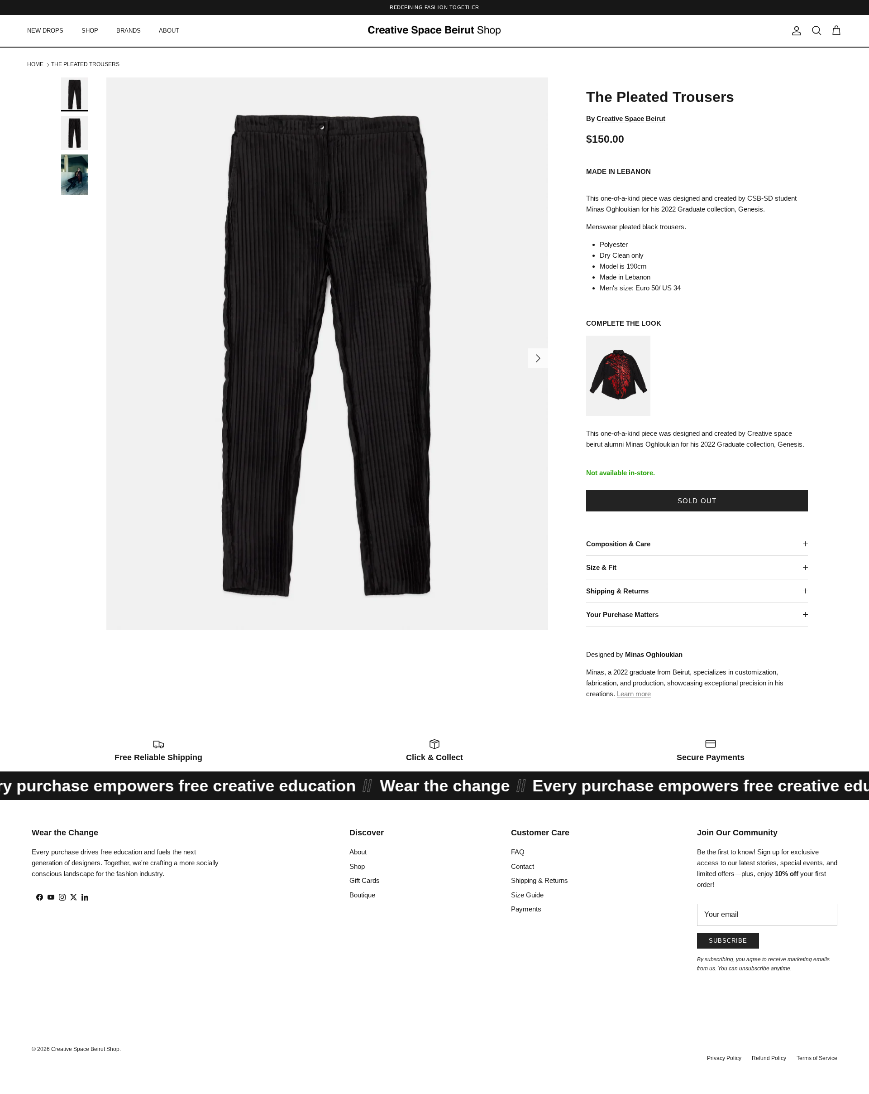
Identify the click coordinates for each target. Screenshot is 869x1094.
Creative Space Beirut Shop (85, 1049)
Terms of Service (817, 1058)
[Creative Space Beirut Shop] (434, 31)
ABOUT (169, 30)
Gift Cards (364, 880)
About (358, 852)
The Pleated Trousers (85, 64)
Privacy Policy (724, 1058)
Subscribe (728, 940)
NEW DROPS (45, 30)
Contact (522, 866)
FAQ (518, 852)
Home (35, 64)
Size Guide (527, 895)
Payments (526, 909)
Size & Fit (601, 567)
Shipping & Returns (617, 591)
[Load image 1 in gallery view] (327, 353)
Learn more (634, 694)
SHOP (89, 30)
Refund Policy (769, 1058)
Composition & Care (618, 544)
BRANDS (128, 30)
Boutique (362, 895)
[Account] (795, 30)
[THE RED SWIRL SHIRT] (618, 413)
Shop (357, 866)
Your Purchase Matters (622, 614)
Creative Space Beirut (631, 118)
